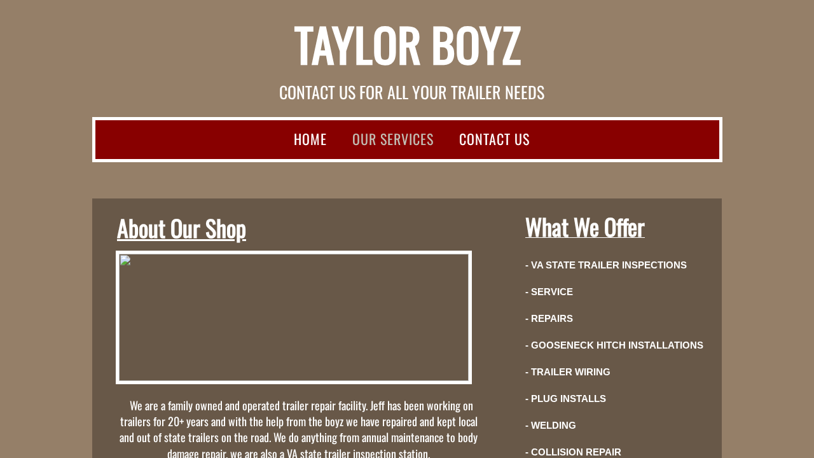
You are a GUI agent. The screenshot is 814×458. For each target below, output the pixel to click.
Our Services (393, 138)
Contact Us (494, 138)
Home (310, 138)
